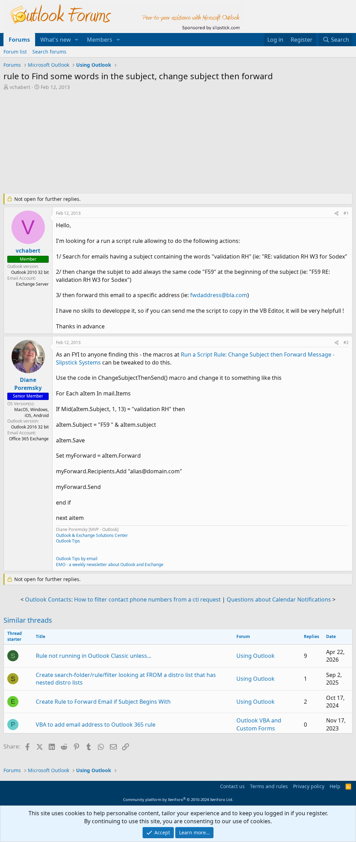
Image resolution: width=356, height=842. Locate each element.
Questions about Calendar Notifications (279, 599)
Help (335, 786)
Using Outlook (255, 656)
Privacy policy (308, 786)
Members (99, 39)
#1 (346, 213)
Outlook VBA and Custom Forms (258, 724)
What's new (55, 39)
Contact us (232, 786)
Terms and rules (269, 786)
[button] (77, 39)
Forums (19, 39)
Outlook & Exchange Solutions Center (92, 535)
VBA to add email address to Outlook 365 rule (95, 724)
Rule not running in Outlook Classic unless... (93, 656)
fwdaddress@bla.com (218, 295)
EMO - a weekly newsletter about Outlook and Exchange (109, 564)
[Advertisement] (172, 142)
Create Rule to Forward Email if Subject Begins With (103, 701)
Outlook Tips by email (76, 559)
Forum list (15, 51)
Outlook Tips (68, 541)
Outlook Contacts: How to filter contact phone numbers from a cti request (123, 599)
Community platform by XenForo (178, 799)
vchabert (20, 87)
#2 (346, 342)
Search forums (49, 51)
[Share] (336, 214)
